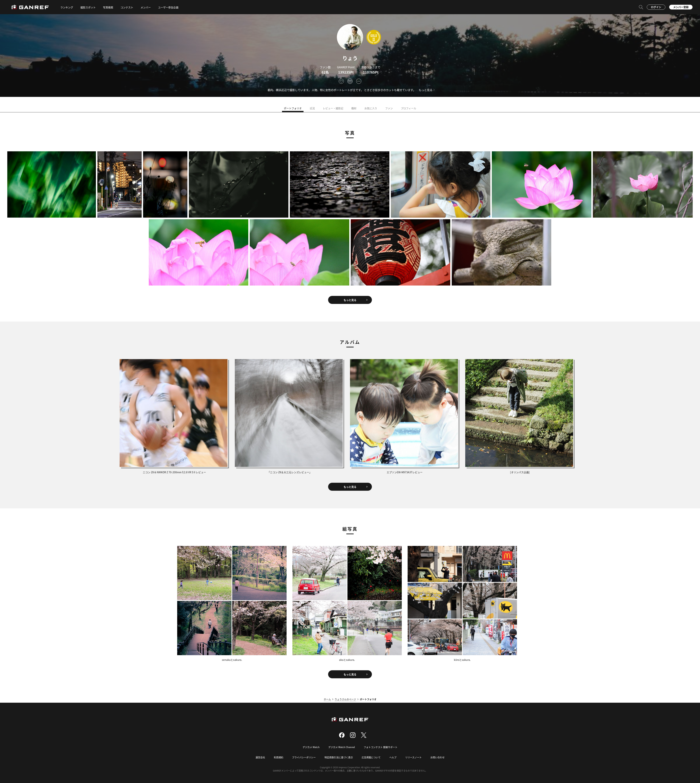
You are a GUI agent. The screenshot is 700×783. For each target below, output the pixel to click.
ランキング (66, 7)
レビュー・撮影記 (333, 108)
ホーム (327, 699)
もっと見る (425, 90)
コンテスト (126, 7)
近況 (312, 108)
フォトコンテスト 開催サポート (380, 747)
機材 (353, 108)
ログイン (656, 7)
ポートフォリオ (293, 108)
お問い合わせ (437, 757)
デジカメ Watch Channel (341, 747)
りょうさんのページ (345, 699)
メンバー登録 (681, 7)
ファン (389, 108)
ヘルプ (392, 757)
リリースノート (413, 757)
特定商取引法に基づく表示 (338, 757)
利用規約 (278, 757)
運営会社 (260, 757)
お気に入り (370, 108)
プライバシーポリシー (304, 757)
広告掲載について (371, 757)
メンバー (146, 7)
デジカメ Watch (311, 747)
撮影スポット (88, 7)
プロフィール (408, 108)
